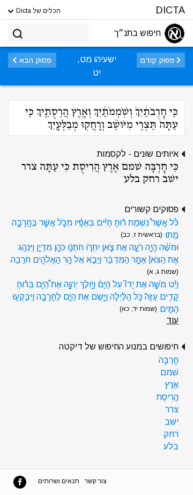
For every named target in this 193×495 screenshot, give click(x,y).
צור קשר (96, 481)
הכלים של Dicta (37, 10)
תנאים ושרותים (58, 481)
